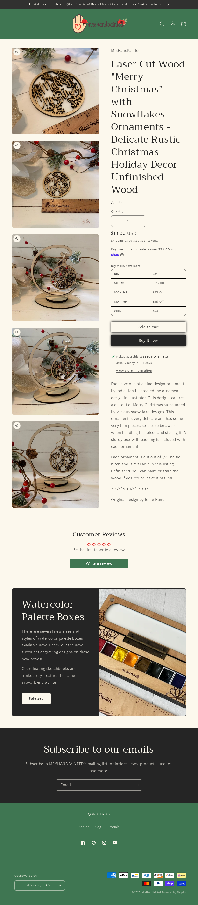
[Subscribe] (137, 785)
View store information (134, 371)
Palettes (36, 699)
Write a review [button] (99, 563)
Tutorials (112, 827)
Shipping (117, 240)
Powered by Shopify (174, 892)
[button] (14, 24)
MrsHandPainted (151, 892)
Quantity (117, 211)
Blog (97, 827)
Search (84, 827)
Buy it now (148, 341)
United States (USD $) (35, 885)
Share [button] (121, 202)
